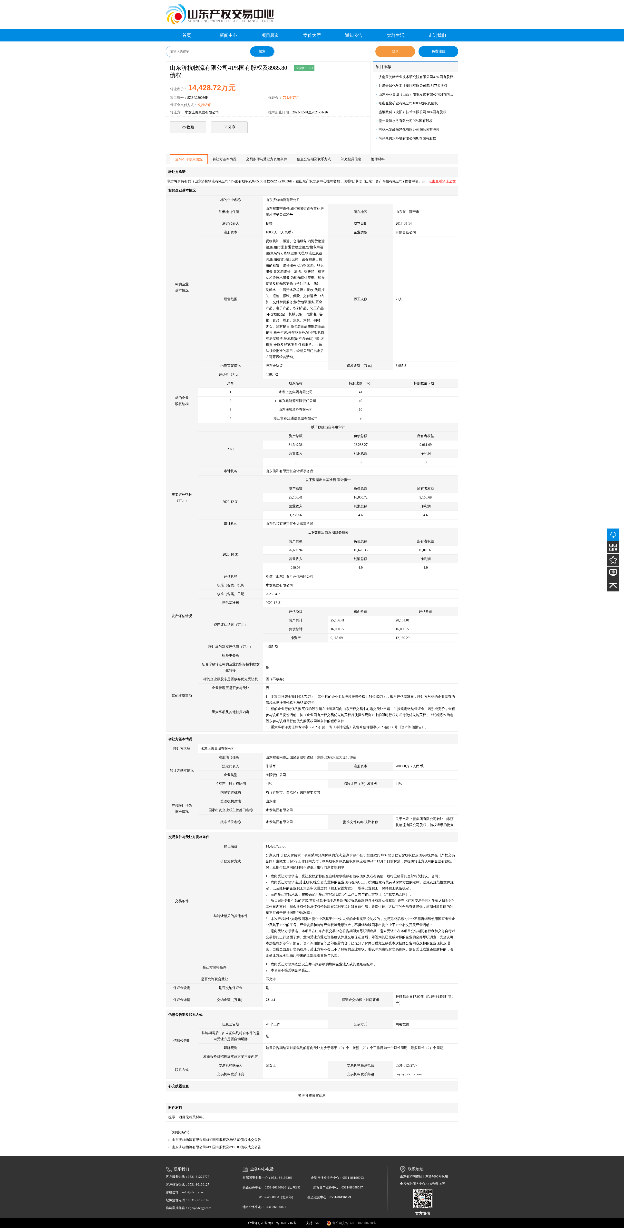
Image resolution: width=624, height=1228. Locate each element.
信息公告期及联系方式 (314, 159)
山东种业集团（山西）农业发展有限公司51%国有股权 (417, 94)
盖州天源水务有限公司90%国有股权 (406, 121)
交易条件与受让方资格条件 (266, 159)
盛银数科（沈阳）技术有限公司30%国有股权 (412, 112)
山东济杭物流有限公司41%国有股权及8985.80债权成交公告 (216, 1140)
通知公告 (353, 35)
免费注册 (438, 51)
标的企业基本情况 (189, 159)
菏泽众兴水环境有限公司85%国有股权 (407, 138)
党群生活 (395, 35)
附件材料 (378, 159)
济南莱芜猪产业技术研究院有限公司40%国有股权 (416, 77)
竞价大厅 (312, 35)
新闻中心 (228, 35)
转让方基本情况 (224, 159)
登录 (395, 51)
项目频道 (270, 35)
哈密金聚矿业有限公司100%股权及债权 (408, 103)
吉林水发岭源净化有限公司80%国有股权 (409, 129)
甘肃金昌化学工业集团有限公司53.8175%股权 (413, 86)
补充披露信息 (351, 159)
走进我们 (437, 35)
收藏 (190, 127)
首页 (186, 35)
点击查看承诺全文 (442, 181)
